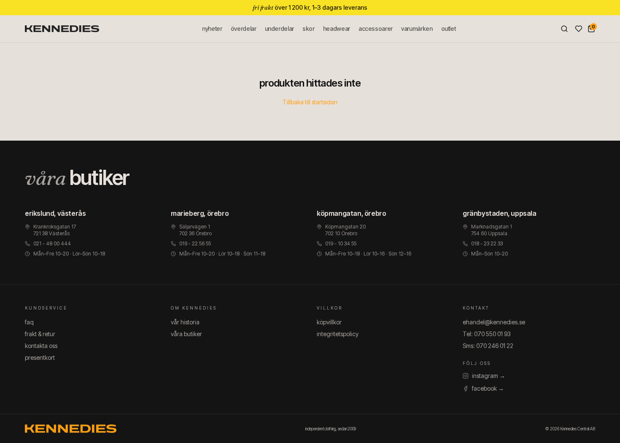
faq (29, 322)
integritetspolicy (338, 333)
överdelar (243, 28)
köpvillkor (329, 322)
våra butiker (186, 333)
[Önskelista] (578, 28)
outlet (448, 28)
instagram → (488, 375)
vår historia (185, 322)
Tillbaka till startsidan (310, 102)
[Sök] (564, 28)
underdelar (279, 28)
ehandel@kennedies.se (494, 322)
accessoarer (376, 28)
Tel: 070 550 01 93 (487, 333)
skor (308, 28)
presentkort (40, 357)
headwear (336, 28)
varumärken (417, 28)
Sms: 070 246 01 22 (488, 345)
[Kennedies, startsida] (62, 28)
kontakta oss (41, 345)
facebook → (488, 388)
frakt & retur (40, 333)
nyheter (212, 28)
